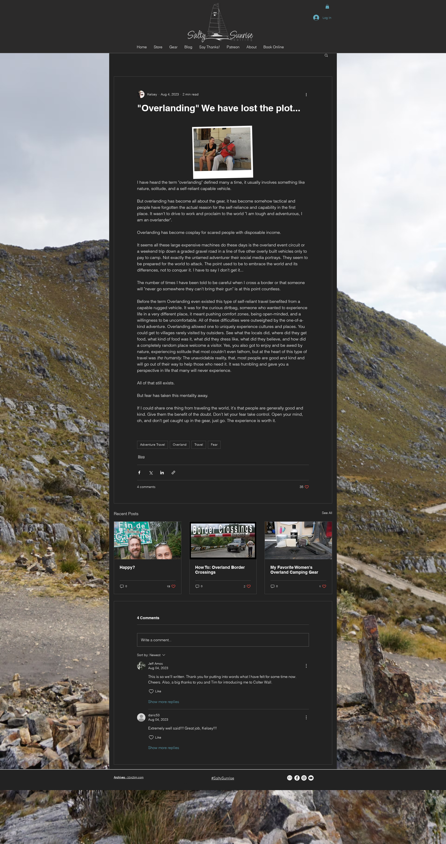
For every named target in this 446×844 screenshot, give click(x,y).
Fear (214, 444)
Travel (198, 444)
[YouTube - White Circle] (311, 778)
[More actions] (306, 94)
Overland (180, 444)
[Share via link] (173, 472)
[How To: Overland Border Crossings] (223, 540)
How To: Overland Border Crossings (220, 570)
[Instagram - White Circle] (304, 778)
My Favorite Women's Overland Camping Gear (294, 570)
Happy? (127, 567)
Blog (141, 457)
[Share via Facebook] (139, 472)
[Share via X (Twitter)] (150, 472)
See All (327, 513)
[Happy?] (147, 540)
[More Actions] (306, 666)
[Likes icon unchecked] (151, 691)
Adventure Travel (152, 444)
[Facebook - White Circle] (297, 778)
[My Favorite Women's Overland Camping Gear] (298, 540)
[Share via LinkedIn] (162, 472)
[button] (327, 6)
